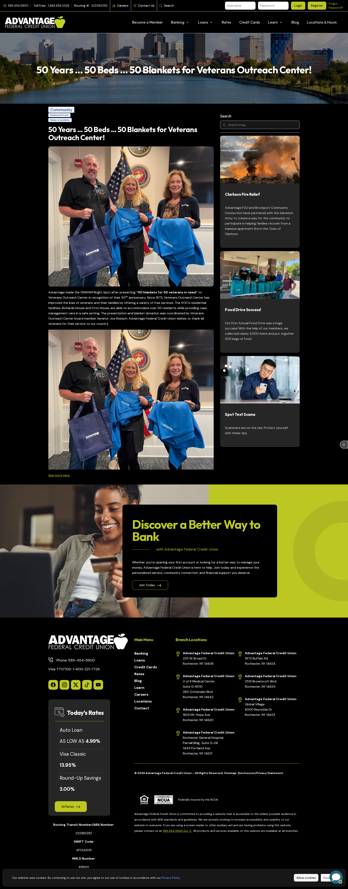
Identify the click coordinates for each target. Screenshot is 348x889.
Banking (177, 22)
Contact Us (146, 6)
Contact (141, 708)
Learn (273, 22)
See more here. (59, 475)
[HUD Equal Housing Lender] (144, 800)
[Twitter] (76, 685)
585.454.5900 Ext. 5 (177, 831)
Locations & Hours (322, 22)
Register (317, 5)
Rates (226, 22)
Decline (328, 878)
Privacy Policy (171, 878)
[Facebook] (53, 685)
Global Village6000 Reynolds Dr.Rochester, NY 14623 (260, 709)
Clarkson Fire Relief (242, 194)
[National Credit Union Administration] (163, 799)
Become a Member (147, 22)
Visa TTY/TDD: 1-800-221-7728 (74, 669)
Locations (143, 701)
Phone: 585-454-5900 (75, 660)
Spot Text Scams (240, 414)
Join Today (147, 585)
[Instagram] (64, 685)
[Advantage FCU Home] (88, 641)
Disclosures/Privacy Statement (260, 773)
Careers (122, 6)
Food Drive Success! (243, 309)
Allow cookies (306, 878)
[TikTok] (87, 685)
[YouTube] (98, 685)
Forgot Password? (336, 5)
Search (169, 6)
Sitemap (230, 773)
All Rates (67, 806)
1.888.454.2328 (58, 6)
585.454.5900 (18, 6)
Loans (203, 22)
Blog (295, 22)
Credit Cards (249, 22)
